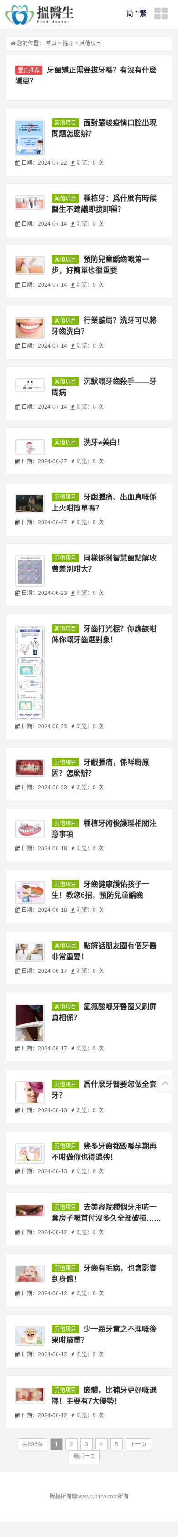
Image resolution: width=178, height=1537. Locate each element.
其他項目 (90, 43)
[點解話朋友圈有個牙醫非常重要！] (30, 952)
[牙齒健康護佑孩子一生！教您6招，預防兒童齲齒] (30, 892)
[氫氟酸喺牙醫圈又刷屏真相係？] (30, 1023)
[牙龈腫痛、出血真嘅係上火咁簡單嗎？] (30, 503)
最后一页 (84, 1456)
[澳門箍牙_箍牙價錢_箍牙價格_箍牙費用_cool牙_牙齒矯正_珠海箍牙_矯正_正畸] (39, 15)
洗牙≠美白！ (104, 442)
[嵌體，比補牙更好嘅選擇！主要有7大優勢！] (30, 1395)
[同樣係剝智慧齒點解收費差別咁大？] (30, 571)
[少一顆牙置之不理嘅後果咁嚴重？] (30, 1336)
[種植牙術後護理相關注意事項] (30, 829)
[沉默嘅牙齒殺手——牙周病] (30, 384)
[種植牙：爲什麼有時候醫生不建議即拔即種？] (30, 202)
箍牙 (68, 43)
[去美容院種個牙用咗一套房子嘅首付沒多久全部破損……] (30, 1210)
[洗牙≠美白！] (30, 447)
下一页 (138, 1444)
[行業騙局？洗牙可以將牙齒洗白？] (30, 328)
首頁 (51, 43)
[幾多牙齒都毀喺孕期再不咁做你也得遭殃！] (30, 1153)
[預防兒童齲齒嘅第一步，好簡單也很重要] (30, 265)
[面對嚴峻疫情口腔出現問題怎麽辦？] (30, 138)
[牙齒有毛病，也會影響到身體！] (30, 1274)
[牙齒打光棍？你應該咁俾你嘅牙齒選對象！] (30, 673)
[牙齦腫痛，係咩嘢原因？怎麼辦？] (30, 768)
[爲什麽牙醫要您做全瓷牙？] (30, 1092)
